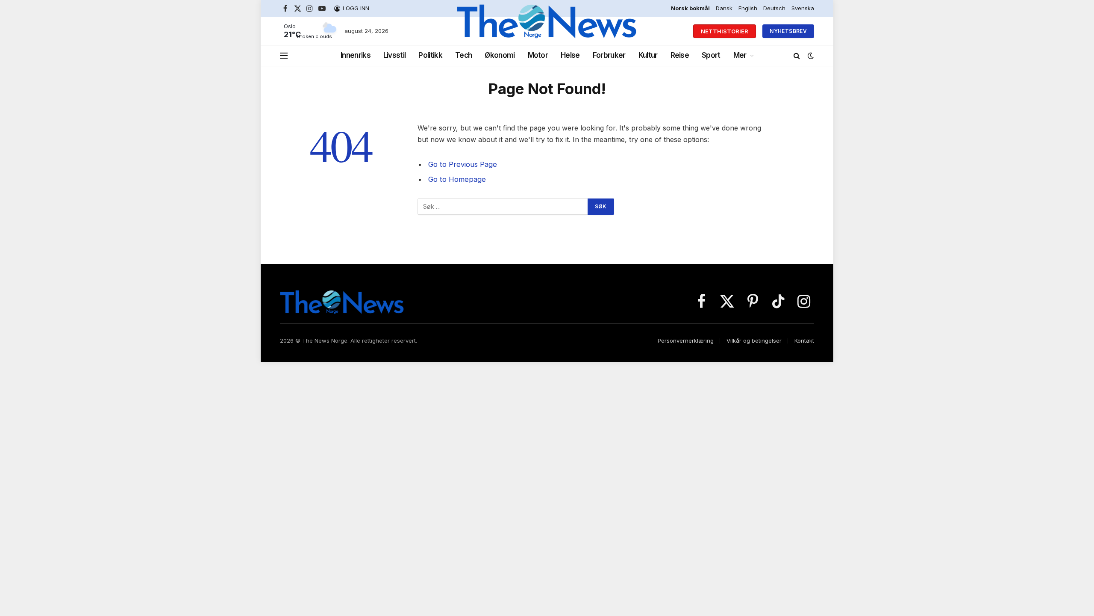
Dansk (724, 8)
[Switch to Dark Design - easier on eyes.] (810, 55)
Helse (570, 55)
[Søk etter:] (503, 206)
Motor (538, 55)
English (747, 8)
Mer (740, 55)
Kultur (648, 55)
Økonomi (500, 55)
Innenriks (356, 55)
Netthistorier (724, 31)
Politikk (430, 55)
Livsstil (394, 55)
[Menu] (284, 55)
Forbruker (609, 55)
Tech (463, 55)
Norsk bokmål (690, 8)
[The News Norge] (547, 31)
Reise (680, 55)
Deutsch (774, 8)
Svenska (802, 8)
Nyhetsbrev (788, 31)
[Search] (797, 55)
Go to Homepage (457, 179)
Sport (711, 55)
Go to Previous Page (462, 164)
